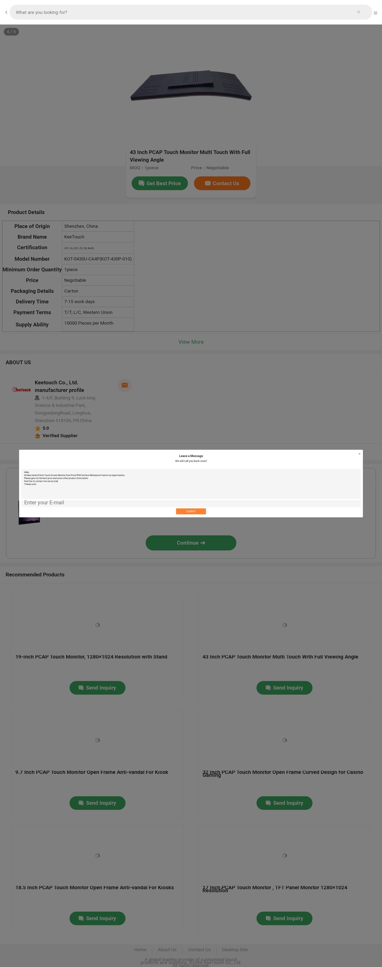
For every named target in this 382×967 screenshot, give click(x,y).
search (359, 12)
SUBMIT (191, 511)
